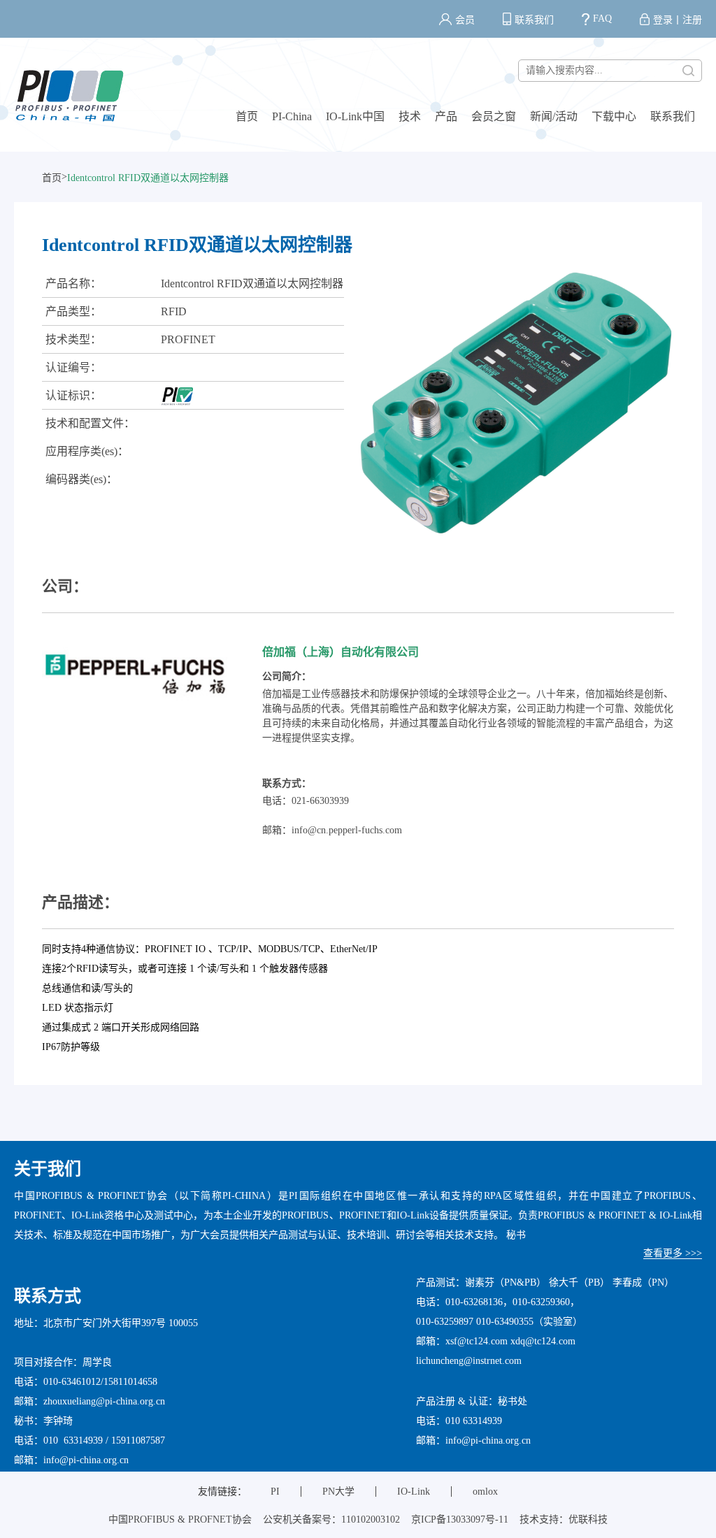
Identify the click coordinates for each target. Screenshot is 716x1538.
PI (275, 1491)
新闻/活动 (554, 116)
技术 (410, 116)
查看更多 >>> (672, 1253)
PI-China (292, 116)
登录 (663, 20)
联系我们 (534, 20)
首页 (247, 116)
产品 (446, 116)
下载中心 (614, 116)
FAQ (602, 18)
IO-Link (413, 1491)
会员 (465, 20)
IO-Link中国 (355, 116)
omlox (485, 1491)
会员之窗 (493, 116)
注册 (692, 20)
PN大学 (338, 1491)
